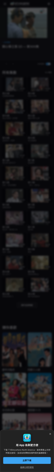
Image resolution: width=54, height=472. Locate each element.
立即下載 (27, 460)
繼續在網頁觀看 (27, 467)
